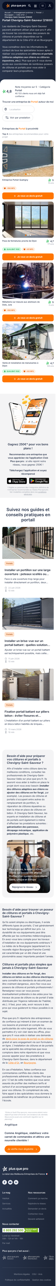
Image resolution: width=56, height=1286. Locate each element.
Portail (38, 12)
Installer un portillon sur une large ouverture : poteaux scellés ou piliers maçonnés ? (28, 574)
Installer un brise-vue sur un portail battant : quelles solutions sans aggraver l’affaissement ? (27, 645)
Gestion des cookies (41, 1280)
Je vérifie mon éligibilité (20, 1149)
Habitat (5, 1198)
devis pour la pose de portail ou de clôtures (29, 1038)
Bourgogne (9, 15)
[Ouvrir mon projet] (42, 6)
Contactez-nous (35, 1214)
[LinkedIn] (16, 1182)
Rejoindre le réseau (37, 1203)
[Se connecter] (50, 6)
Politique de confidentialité (17, 1280)
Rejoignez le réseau (23, 887)
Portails (9, 563)
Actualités (7, 1208)
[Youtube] (10, 1182)
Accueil (8, 12)
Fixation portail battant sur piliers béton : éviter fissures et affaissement (27, 715)
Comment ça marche (38, 1198)
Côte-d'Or (20, 15)
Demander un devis (37, 1208)
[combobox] (20, 109)
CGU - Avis (37, 1274)
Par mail (6, 1243)
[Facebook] (4, 1182)
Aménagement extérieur (23, 12)
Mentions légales (22, 1274)
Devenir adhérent (36, 1219)
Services (6, 1203)
